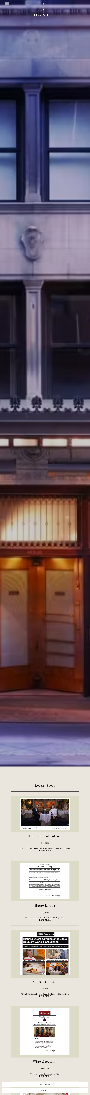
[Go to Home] (45, 9)
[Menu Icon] (7, 3)
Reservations (45, 1084)
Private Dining (45, 1090)
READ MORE (45, 851)
